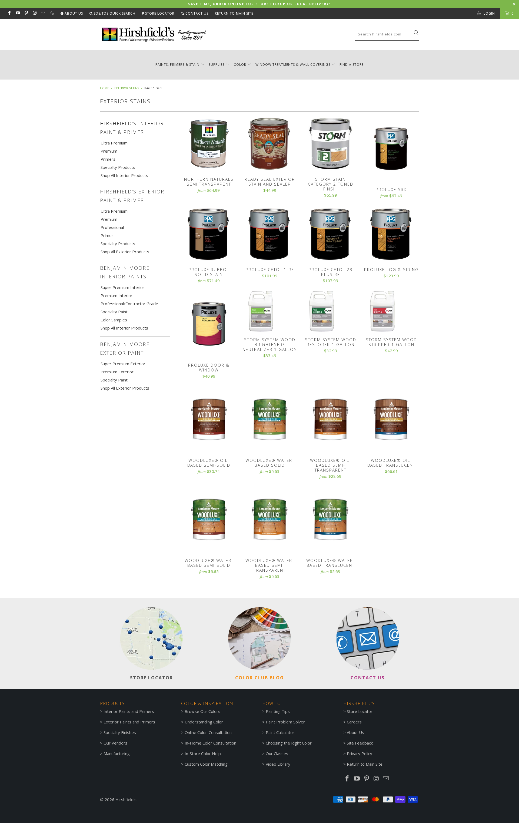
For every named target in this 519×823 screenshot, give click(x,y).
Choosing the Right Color (289, 743)
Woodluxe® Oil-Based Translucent (391, 419)
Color (240, 64)
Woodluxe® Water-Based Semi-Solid (209, 519)
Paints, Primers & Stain (177, 64)
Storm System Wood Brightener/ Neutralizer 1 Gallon (269, 311)
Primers (108, 159)
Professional (112, 227)
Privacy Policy (359, 753)
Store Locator (159, 13)
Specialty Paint (114, 311)
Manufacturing (117, 753)
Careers (354, 722)
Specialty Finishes (120, 732)
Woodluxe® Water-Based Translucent (330, 519)
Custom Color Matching (206, 764)
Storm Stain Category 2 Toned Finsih (330, 143)
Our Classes (277, 753)
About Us (73, 13)
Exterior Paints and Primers (129, 722)
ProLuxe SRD (391, 149)
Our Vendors (115, 743)
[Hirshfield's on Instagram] (34, 13)
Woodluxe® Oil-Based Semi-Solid (209, 419)
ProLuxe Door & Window (209, 324)
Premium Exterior (117, 371)
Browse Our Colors (202, 711)
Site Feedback (360, 743)
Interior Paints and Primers (129, 711)
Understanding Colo (203, 722)
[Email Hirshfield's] (43, 13)
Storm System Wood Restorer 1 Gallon (330, 311)
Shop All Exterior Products (125, 251)
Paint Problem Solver (285, 722)
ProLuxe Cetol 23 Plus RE (330, 234)
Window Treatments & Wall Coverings (292, 64)
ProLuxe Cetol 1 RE (269, 234)
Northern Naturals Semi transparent (209, 143)
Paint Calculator (280, 732)
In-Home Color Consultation (210, 743)
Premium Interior (116, 295)
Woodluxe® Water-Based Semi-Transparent (269, 519)
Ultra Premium (114, 142)
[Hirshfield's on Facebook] (9, 13)
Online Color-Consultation (208, 732)
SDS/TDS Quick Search (114, 13)
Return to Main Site (234, 13)
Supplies (216, 64)
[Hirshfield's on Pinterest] (26, 13)
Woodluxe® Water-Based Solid (269, 419)
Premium (109, 151)
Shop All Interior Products (124, 175)
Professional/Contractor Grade (129, 303)
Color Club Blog (259, 678)
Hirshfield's (126, 799)
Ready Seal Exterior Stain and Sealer (269, 143)
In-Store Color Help (203, 753)
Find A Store (352, 64)
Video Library (278, 764)
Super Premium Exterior (123, 363)
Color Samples (114, 319)
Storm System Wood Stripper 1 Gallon (391, 311)
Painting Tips (278, 711)
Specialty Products (118, 167)
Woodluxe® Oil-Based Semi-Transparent (330, 419)
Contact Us (196, 13)
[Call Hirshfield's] (51, 13)
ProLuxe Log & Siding (391, 234)
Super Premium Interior (122, 287)
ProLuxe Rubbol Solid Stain (209, 234)
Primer (107, 235)
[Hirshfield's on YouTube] (17, 13)
